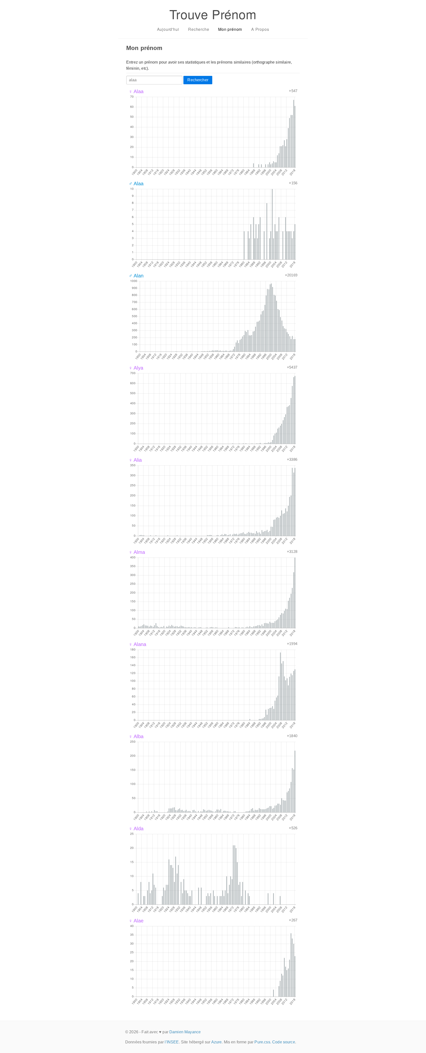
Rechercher (197, 80)
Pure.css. (262, 1042)
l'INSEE (172, 1042)
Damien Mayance (185, 1032)
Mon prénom (230, 29)
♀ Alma (137, 552)
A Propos (260, 29)
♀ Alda (136, 828)
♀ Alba (136, 736)
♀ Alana (137, 644)
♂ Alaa (136, 183)
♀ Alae (136, 920)
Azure (216, 1042)
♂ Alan (136, 275)
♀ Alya (136, 368)
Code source (283, 1042)
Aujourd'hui (168, 29)
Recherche (198, 29)
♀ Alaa (136, 91)
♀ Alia (135, 460)
